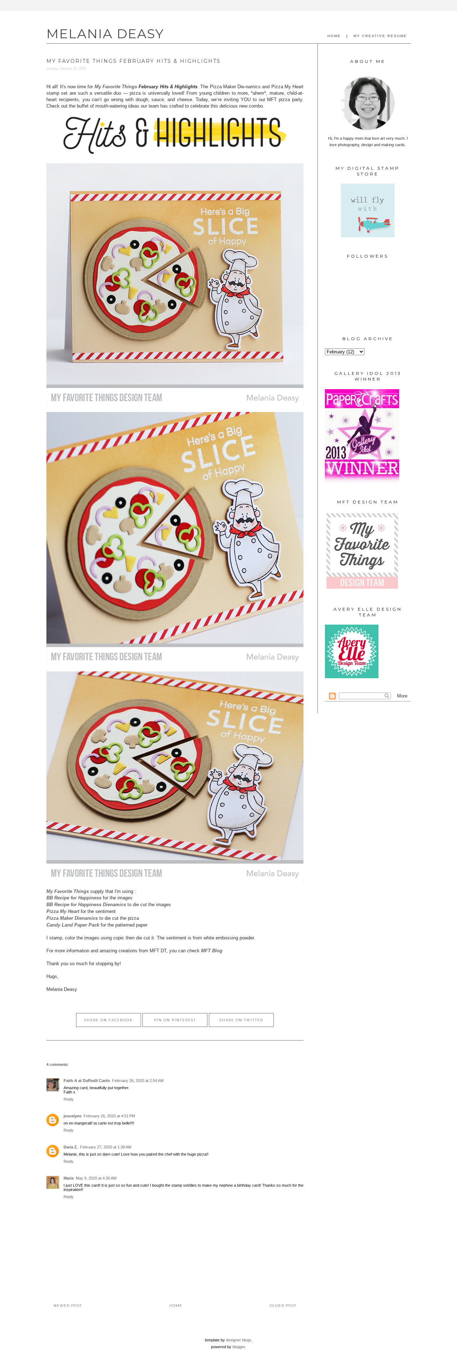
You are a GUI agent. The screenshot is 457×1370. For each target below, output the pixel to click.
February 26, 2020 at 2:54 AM (138, 1080)
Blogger (238, 1347)
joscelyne (72, 1116)
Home (175, 1305)
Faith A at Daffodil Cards (87, 1080)
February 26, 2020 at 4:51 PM (109, 1116)
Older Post (283, 1305)
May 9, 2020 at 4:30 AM (96, 1178)
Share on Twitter (241, 1020)
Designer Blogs (238, 1340)
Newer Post (68, 1305)
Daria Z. (71, 1147)
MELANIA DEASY (105, 33)
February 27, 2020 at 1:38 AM (105, 1147)
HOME (334, 36)
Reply (69, 1099)
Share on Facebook (108, 1020)
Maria (69, 1178)
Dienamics (86, 904)
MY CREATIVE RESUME (380, 36)
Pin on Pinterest (175, 1020)
